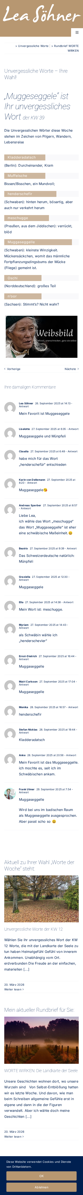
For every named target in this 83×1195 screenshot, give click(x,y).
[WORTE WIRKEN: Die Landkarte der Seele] (41, 1040)
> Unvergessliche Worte (32, 46)
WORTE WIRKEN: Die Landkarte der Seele (41, 1032)
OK (41, 1176)
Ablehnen (41, 1187)
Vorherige (13, 369)
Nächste (70, 369)
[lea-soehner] (41, 3)
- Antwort (72, 429)
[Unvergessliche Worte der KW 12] (41, 899)
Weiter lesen (12, 989)
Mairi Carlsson (28, 681)
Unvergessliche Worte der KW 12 (41, 891)
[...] (25, 969)
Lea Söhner (26, 403)
